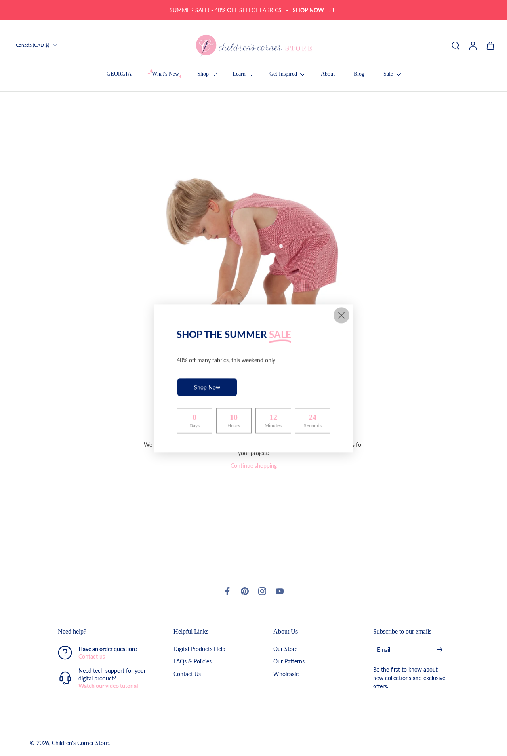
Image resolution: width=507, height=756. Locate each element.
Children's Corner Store (80, 742)
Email (383, 649)
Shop (203, 74)
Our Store (285, 649)
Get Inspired (283, 74)
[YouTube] (279, 591)
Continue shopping (254, 465)
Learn (239, 74)
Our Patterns (289, 661)
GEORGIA (119, 74)
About (328, 74)
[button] (104, 632)
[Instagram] (262, 591)
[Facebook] (227, 591)
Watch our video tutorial (108, 685)
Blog (359, 74)
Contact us (91, 656)
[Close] (341, 315)
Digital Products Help (199, 649)
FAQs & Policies (192, 661)
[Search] (455, 45)
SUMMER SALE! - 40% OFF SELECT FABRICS (226, 10)
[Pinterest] (245, 591)
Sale (388, 74)
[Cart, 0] (490, 45)
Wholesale (286, 673)
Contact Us (187, 673)
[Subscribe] (439, 649)
